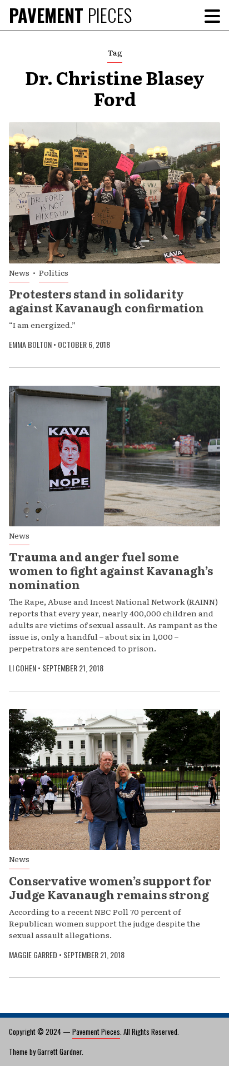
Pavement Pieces (96, 1031)
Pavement (70, 15)
